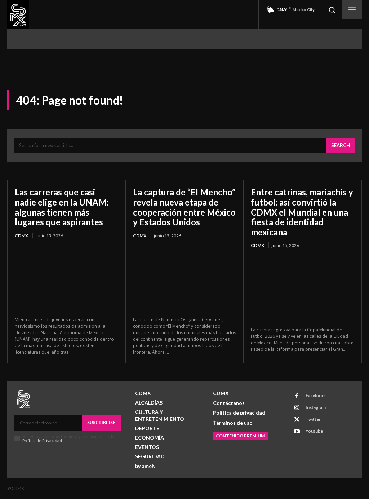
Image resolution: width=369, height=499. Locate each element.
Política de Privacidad (42, 440)
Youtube (314, 431)
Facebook (316, 395)
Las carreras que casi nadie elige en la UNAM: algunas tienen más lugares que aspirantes (61, 207)
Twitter (313, 419)
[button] (332, 9)
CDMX (21, 235)
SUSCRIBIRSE (101, 422)
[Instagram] (297, 408)
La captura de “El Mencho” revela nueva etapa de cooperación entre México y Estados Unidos (184, 207)
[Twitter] (297, 419)
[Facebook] (297, 396)
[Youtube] (297, 431)
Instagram (316, 407)
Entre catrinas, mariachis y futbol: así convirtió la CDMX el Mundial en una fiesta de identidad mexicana (302, 212)
